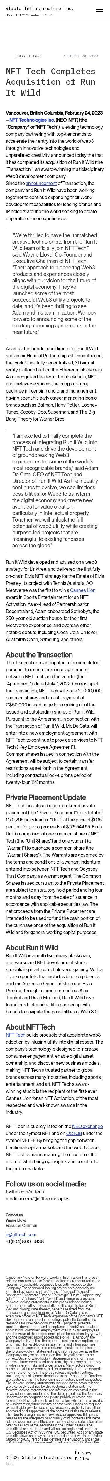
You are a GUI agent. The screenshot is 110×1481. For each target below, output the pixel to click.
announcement (41, 183)
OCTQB (74, 1133)
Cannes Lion (83, 590)
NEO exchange (87, 1126)
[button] (98, 12)
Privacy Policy (83, 1456)
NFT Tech (16, 1035)
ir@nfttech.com (21, 1234)
